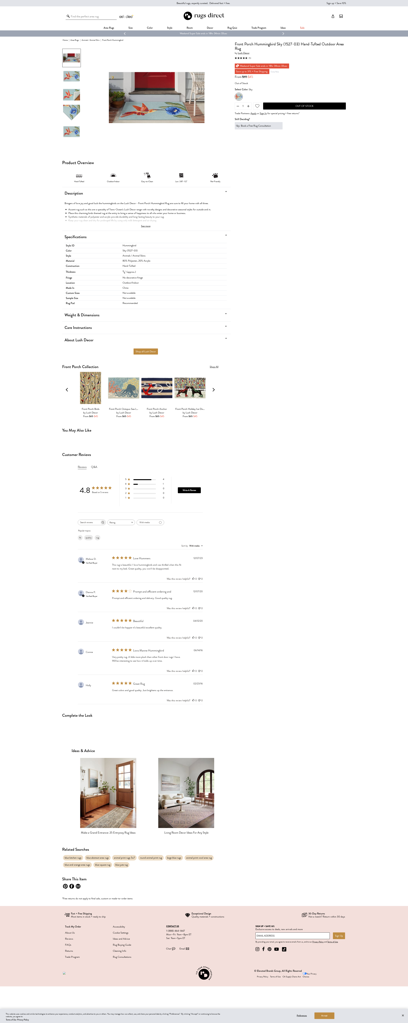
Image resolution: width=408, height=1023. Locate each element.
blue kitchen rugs (73, 858)
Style (169, 28)
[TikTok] (284, 949)
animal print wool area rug (199, 858)
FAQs (68, 945)
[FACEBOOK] (263, 949)
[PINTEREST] (269, 949)
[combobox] (121, 522)
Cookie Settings (120, 933)
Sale (302, 28)
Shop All (214, 367)
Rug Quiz (232, 28)
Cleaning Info (119, 951)
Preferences (302, 1015)
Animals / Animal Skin (90, 40)
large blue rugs (174, 858)
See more (145, 226)
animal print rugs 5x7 (124, 858)
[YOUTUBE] (276, 949)
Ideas (283, 28)
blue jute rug (121, 865)
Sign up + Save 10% (336, 3)
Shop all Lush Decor (146, 351)
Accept (324, 1015)
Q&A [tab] (94, 467)
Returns (69, 951)
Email (182, 949)
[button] (341, 16)
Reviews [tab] (82, 467)
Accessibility (119, 927)
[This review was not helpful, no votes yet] (199, 579)
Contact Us (172, 926)
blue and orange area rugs (77, 865)
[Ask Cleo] (126, 16)
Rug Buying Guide (122, 945)
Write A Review (189, 490)
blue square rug (102, 865)
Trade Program (258, 28)
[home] (203, 19)
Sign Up (339, 936)
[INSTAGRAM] (257, 949)
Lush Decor (243, 53)
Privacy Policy (318, 941)
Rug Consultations (122, 957)
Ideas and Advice (121, 939)
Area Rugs (109, 28)
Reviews (69, 939)
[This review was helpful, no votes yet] (193, 579)
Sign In (263, 113)
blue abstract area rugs (98, 858)
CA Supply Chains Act (292, 976)
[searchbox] (89, 522)
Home (65, 40)
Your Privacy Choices (310, 975)
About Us (70, 933)
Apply (253, 113)
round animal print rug (151, 858)
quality (89, 537)
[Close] (402, 1015)
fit (80, 537)
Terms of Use (332, 941)
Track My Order (73, 926)
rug (97, 537)
